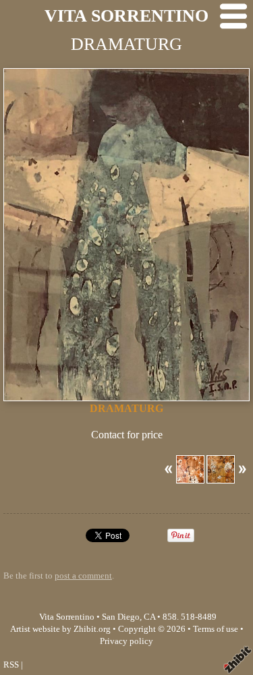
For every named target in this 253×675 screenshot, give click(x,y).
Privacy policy (126, 641)
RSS (11, 665)
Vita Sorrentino (66, 617)
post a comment (83, 576)
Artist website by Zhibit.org (60, 629)
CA (149, 617)
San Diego (121, 617)
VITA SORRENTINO (126, 16)
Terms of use (215, 629)
